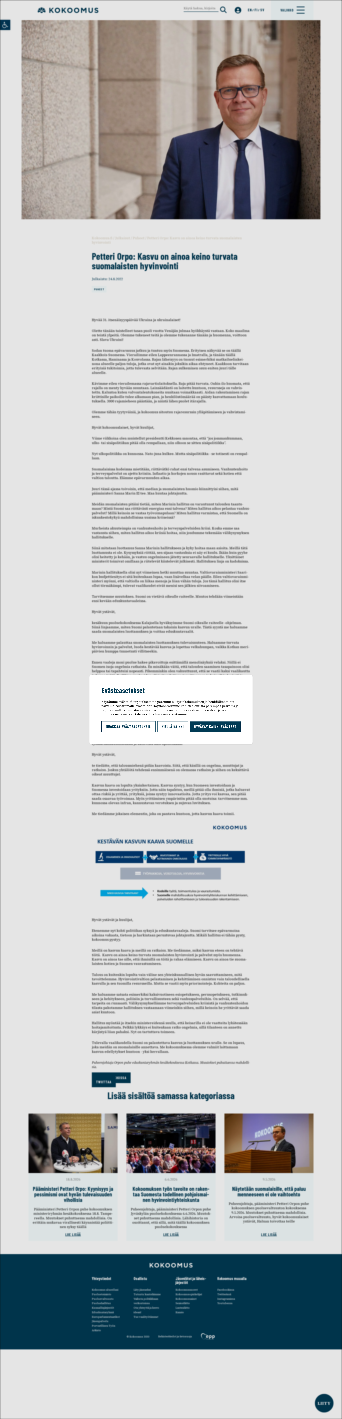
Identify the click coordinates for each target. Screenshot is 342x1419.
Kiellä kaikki (173, 726)
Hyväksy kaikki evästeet (215, 726)
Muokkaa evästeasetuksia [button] (128, 726)
